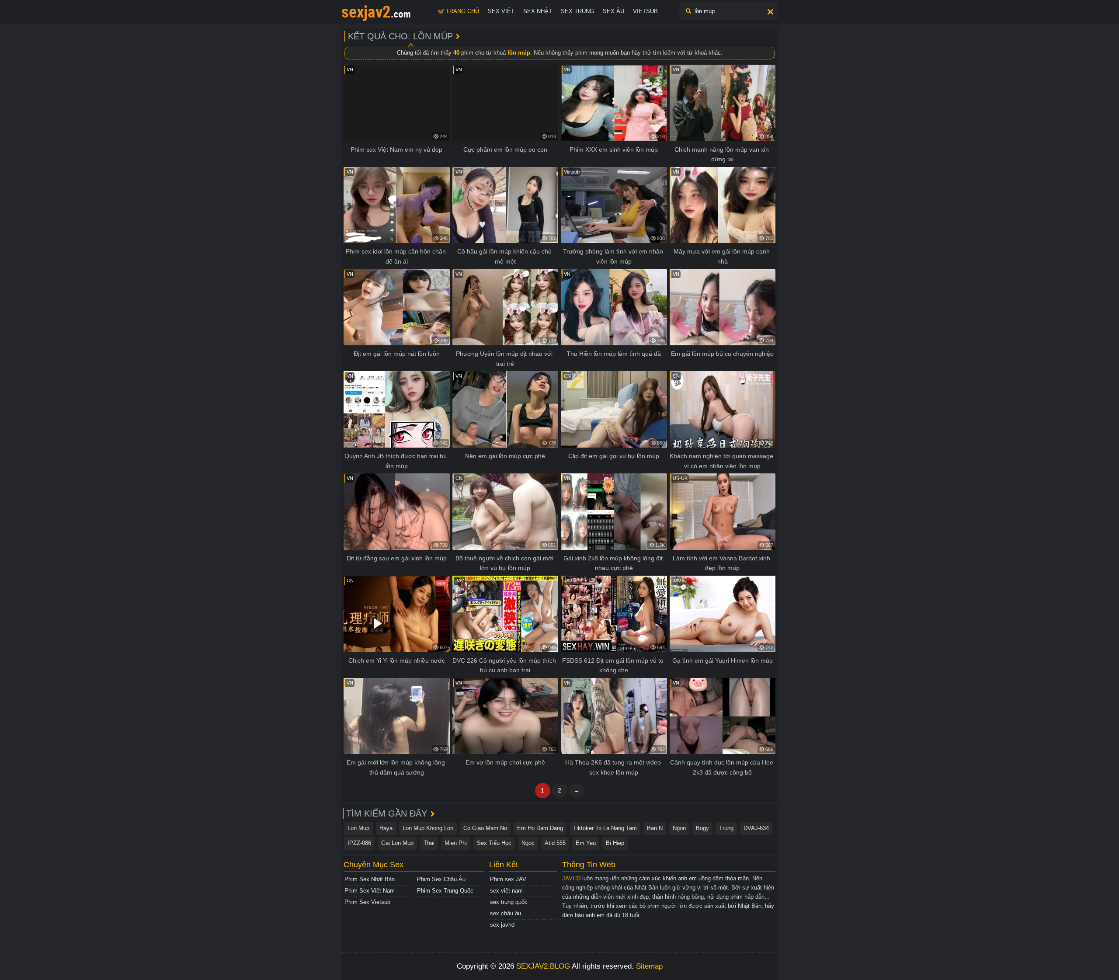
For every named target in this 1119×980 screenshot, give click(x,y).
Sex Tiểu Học (494, 843)
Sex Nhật (537, 11)
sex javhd (502, 924)
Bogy (702, 828)
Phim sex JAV (508, 879)
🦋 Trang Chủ (458, 11)
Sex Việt (501, 11)
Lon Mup (358, 828)
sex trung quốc (509, 902)
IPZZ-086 (359, 843)
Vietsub (645, 11)
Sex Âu (613, 11)
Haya (386, 828)
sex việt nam (506, 890)
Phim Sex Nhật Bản (369, 879)
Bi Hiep (615, 843)
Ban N (655, 828)
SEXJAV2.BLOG (543, 966)
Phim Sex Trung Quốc (445, 890)
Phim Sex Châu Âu (441, 879)
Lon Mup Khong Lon (428, 828)
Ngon (679, 828)
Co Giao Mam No (485, 828)
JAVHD (571, 878)
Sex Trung (577, 11)
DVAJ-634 (756, 828)
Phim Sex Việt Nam (369, 890)
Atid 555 (555, 843)
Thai (429, 843)
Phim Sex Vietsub (367, 902)
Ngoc (528, 843)
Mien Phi (456, 843)
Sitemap (649, 966)
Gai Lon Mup (397, 843)
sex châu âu (505, 913)
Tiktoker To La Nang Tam (605, 828)
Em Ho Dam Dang (540, 828)
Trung (726, 828)
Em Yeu (586, 843)
